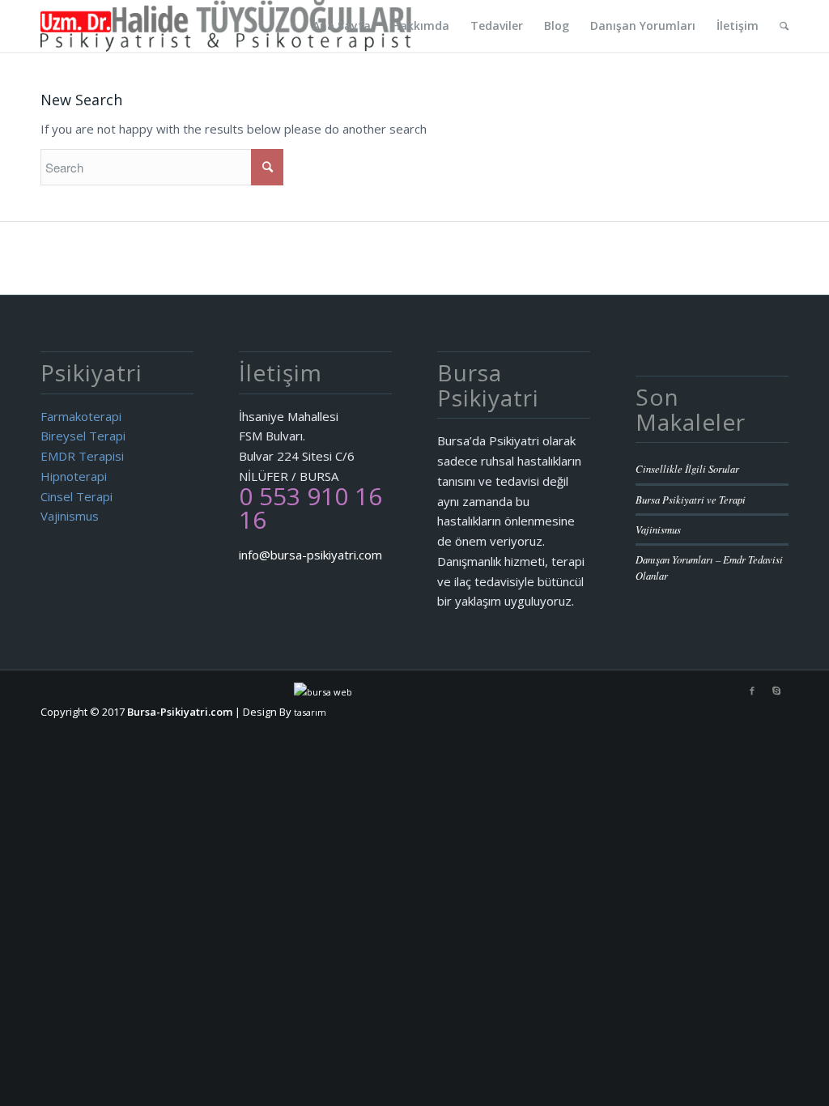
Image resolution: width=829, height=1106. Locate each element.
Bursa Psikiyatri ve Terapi (691, 499)
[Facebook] (752, 690)
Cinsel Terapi (76, 496)
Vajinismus (69, 516)
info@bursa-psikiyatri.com (310, 555)
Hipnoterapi (73, 476)
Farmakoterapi (80, 416)
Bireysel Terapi (82, 436)
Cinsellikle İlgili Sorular (687, 468)
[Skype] (776, 690)
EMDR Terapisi (82, 456)
